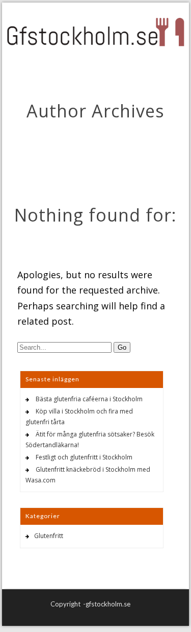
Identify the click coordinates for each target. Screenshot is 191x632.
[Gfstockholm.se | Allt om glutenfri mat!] (95, 33)
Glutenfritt (48, 535)
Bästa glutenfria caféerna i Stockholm (89, 399)
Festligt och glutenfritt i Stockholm (84, 457)
